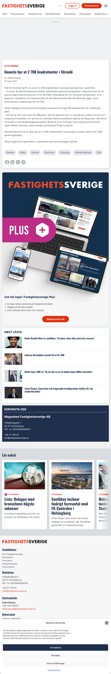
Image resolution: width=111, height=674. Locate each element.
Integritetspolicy (54, 670)
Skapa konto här (56, 319)
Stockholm (49, 152)
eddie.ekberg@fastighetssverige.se (19, 609)
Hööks (23, 152)
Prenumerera (17, 13)
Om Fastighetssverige (12, 554)
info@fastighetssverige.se (16, 438)
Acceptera (55, 647)
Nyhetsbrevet (53, 13)
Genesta (10, 152)
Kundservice (35, 13)
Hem (4, 13)
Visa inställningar (55, 663)
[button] (106, 622)
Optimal (35, 152)
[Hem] (24, 6)
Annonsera (85, 13)
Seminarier (70, 13)
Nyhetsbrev (7, 557)
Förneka (55, 655)
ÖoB (99, 152)
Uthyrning (11, 66)
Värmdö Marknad (83, 152)
